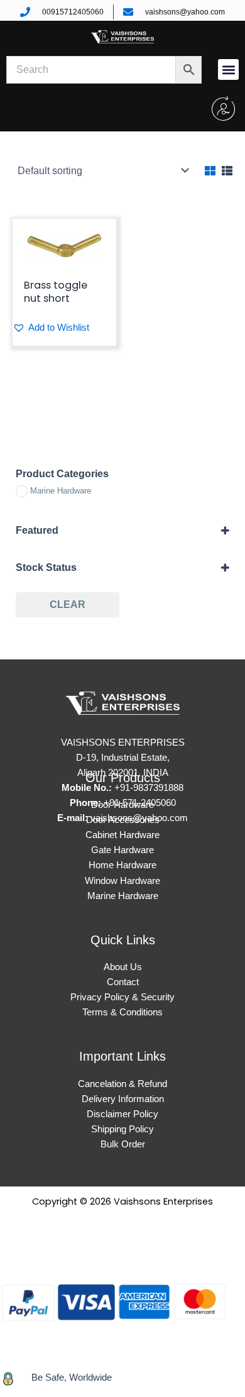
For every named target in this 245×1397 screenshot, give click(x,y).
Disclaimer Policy (122, 1114)
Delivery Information (123, 1099)
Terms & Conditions (122, 1012)
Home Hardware (122, 865)
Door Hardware (122, 805)
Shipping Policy (122, 1129)
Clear (67, 604)
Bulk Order (123, 1144)
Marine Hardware (122, 896)
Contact (123, 982)
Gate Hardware (122, 850)
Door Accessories (123, 820)
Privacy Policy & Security (122, 997)
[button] (228, 69)
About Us (123, 967)
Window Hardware (122, 881)
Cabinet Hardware (122, 835)
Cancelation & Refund (122, 1084)
